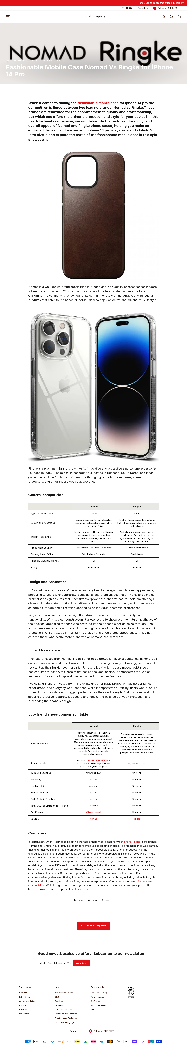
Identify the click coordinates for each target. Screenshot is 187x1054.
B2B (92, 1009)
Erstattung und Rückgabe (66, 1018)
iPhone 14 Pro (23, 60)
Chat (57, 997)
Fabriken (23, 1009)
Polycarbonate (103, 760)
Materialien (24, 1014)
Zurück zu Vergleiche (95, 925)
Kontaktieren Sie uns (64, 993)
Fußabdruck (24, 997)
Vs (44, 60)
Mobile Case (36, 60)
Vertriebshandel (98, 997)
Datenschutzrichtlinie (64, 1009)
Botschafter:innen (98, 1005)
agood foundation (27, 1001)
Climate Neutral (93, 812)
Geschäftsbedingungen (65, 1022)
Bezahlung (59, 1005)
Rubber (87, 763)
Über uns (23, 993)
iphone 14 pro (132, 841)
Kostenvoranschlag (99, 993)
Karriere (22, 1005)
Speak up (59, 1001)
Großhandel (96, 1001)
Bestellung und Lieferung (66, 1014)
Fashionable (11, 60)
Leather (91, 760)
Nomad (93, 818)
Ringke (137, 818)
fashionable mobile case (99, 103)
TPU (145, 763)
